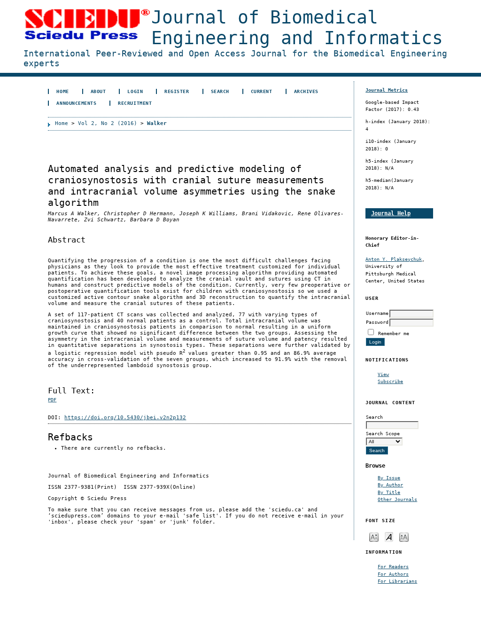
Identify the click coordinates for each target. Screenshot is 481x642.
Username (377, 313)
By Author (390, 484)
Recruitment (135, 103)
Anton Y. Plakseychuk (393, 259)
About (98, 91)
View (383, 374)
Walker (157, 123)
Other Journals (397, 499)
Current (261, 91)
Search (220, 91)
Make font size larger (404, 536)
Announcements (76, 103)
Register (176, 91)
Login (135, 91)
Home (62, 91)
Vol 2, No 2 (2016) (107, 123)
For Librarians (397, 581)
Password (377, 322)
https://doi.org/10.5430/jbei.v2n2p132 (125, 418)
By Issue (389, 477)
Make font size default (389, 536)
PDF (52, 399)
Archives (306, 91)
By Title (389, 492)
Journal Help (391, 213)
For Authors (393, 574)
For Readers (393, 566)
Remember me (393, 333)
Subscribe (390, 381)
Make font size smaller (374, 536)
